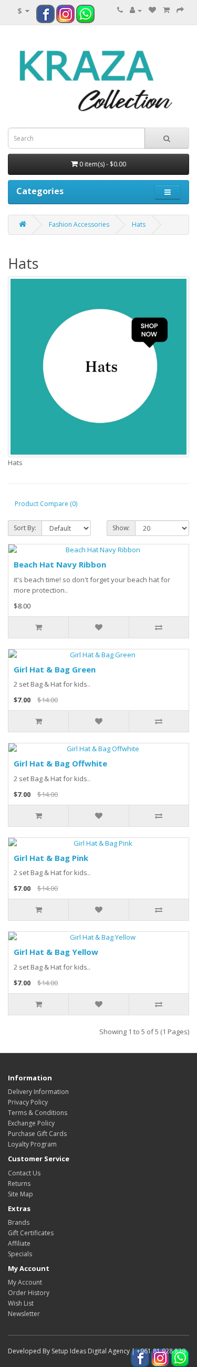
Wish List (21, 1303)
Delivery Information (38, 1091)
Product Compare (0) (46, 503)
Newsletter (24, 1313)
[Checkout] (180, 10)
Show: (121, 527)
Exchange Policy (31, 1123)
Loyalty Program (32, 1144)
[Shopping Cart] (166, 10)
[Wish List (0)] (152, 10)
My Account (25, 1282)
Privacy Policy (28, 1102)
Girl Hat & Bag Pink (51, 858)
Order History (28, 1292)
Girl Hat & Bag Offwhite (60, 763)
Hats (139, 224)
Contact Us (24, 1173)
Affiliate (19, 1243)
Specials (20, 1253)
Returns (19, 1183)
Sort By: (25, 527)
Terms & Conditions (37, 1112)
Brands (18, 1222)
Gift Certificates (31, 1232)
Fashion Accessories (79, 224)
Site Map (20, 1194)
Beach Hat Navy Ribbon (60, 564)
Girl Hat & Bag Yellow (56, 952)
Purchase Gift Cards (37, 1133)
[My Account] (136, 10)
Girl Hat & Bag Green (55, 669)
